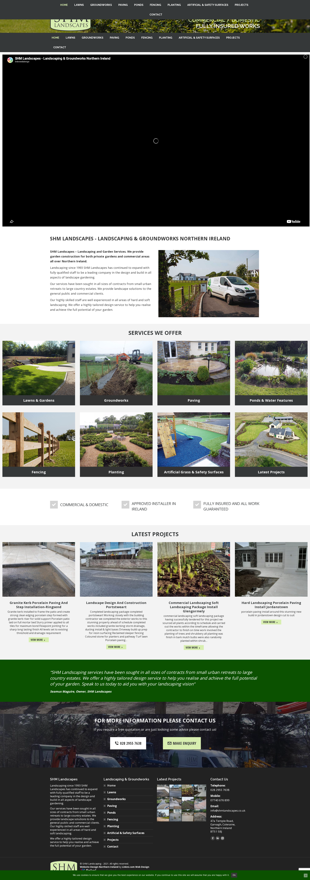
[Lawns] (38, 373)
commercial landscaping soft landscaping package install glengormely (194, 607)
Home (111, 785)
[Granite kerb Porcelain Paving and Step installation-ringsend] (163, 791)
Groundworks (116, 799)
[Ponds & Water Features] (271, 373)
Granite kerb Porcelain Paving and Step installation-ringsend (39, 605)
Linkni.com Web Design (135, 866)
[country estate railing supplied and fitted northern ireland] (188, 803)
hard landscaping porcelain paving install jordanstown (271, 605)
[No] (306, 875)
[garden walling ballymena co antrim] (200, 815)
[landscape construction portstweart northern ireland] (175, 803)
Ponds (111, 812)
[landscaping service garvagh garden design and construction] (163, 815)
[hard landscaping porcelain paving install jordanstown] (200, 791)
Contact (112, 846)
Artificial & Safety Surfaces (125, 833)
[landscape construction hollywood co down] (163, 803)
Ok (234, 875)
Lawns (111, 792)
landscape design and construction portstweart (116, 605)
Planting (113, 826)
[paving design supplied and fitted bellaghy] (200, 803)
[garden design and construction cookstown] (175, 815)
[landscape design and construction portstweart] (175, 791)
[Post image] (38, 569)
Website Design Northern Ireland (99, 866)
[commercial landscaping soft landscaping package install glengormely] (188, 791)
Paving (112, 806)
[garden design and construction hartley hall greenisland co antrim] (188, 815)
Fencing (112, 819)
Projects (113, 840)
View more (37, 640)
